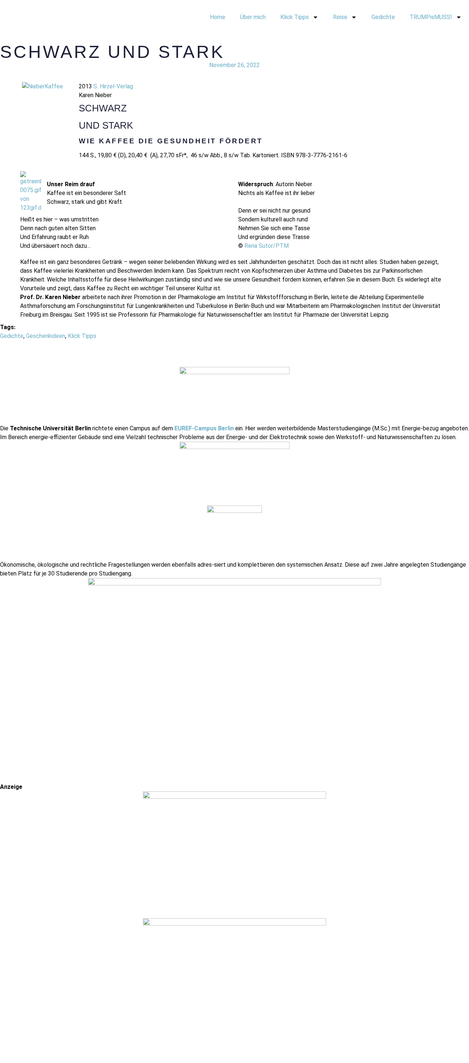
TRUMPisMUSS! (431, 17)
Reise (340, 17)
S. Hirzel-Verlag (113, 86)
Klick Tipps (294, 17)
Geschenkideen (45, 335)
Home (217, 17)
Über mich (253, 17)
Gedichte (383, 17)
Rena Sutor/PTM (266, 245)
